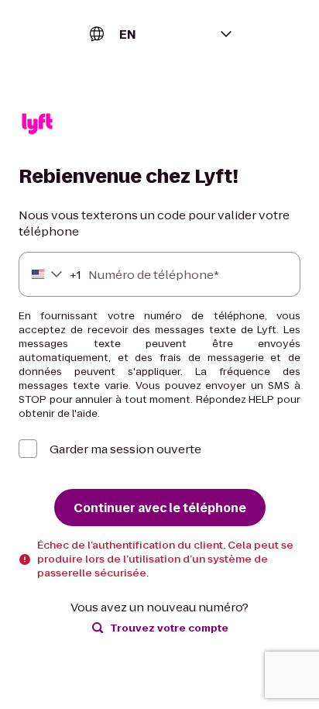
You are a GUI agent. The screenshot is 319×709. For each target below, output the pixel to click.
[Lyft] (37, 125)
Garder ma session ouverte (125, 449)
